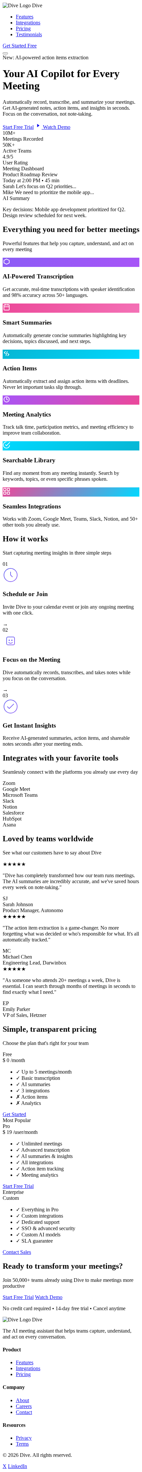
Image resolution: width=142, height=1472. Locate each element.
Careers (24, 1406)
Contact (24, 1412)
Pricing (23, 28)
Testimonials (29, 34)
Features (24, 16)
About (22, 1400)
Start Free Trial (18, 127)
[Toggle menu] (5, 53)
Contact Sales (17, 1252)
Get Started (14, 1114)
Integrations (28, 22)
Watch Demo (56, 127)
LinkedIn (17, 1466)
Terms (22, 1444)
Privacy (24, 1438)
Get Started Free (20, 45)
